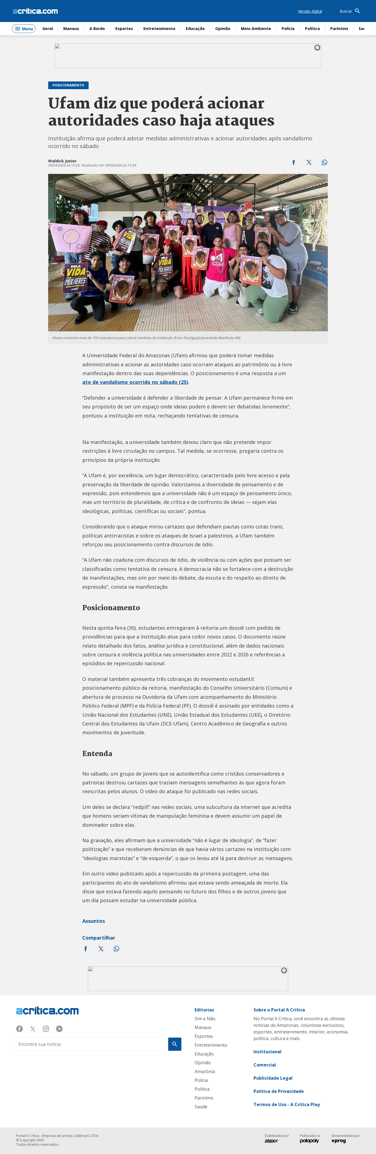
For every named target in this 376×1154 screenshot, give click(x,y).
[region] (188, 55)
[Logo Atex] (274, 1142)
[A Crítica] (35, 11)
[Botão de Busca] (174, 1044)
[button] (293, 162)
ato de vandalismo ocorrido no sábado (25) (135, 382)
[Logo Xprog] (341, 1142)
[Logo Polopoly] (309, 1142)
